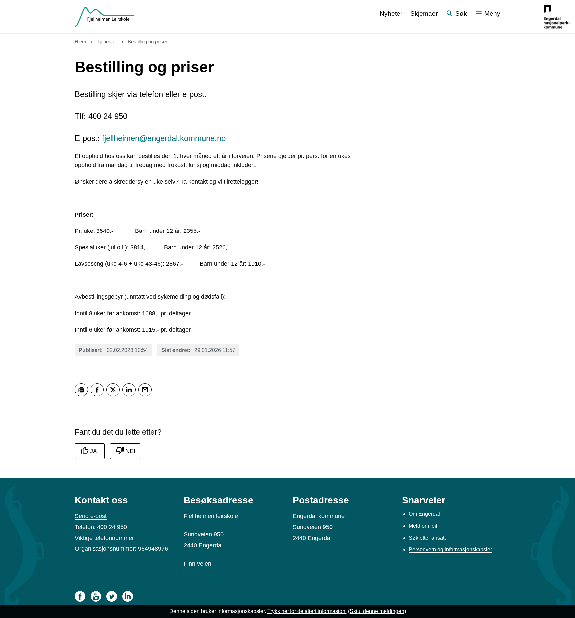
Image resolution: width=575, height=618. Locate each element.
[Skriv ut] (81, 389)
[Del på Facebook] (97, 389)
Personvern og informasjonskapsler (450, 549)
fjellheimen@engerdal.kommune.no (164, 138)
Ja (93, 451)
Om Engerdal (424, 514)
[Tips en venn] (145, 389)
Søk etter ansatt (427, 538)
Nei (130, 451)
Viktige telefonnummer (104, 538)
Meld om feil (423, 526)
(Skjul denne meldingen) (377, 611)
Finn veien (197, 563)
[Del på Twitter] (113, 389)
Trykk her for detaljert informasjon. (307, 611)
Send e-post (91, 516)
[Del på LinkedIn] (129, 389)
